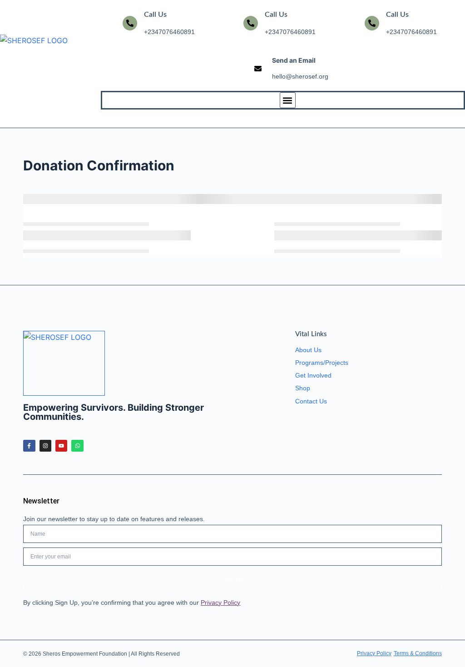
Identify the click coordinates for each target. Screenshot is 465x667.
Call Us (155, 14)
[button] (288, 100)
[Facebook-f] (29, 446)
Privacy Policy (220, 602)
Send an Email (294, 60)
